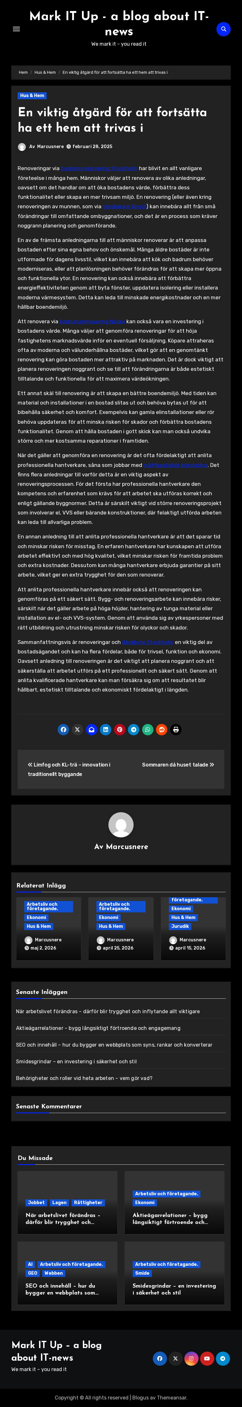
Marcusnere (50, 146)
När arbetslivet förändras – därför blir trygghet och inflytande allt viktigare (108, 1011)
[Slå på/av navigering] (16, 29)
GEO (32, 1273)
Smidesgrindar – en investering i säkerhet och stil (76, 1062)
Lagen (59, 1202)
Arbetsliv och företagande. (42, 906)
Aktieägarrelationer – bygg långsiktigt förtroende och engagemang (98, 1028)
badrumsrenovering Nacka (92, 321)
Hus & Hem (32, 95)
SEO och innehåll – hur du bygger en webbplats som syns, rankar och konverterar (114, 1045)
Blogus (140, 1398)
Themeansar (171, 1398)
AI (30, 1264)
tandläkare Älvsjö (124, 206)
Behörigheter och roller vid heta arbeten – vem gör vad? (84, 1078)
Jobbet (36, 1202)
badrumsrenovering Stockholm (99, 168)
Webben (54, 1273)
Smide (142, 1273)
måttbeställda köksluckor (175, 465)
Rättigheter (88, 1202)
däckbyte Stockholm (148, 642)
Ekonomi (36, 917)
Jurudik (180, 926)
